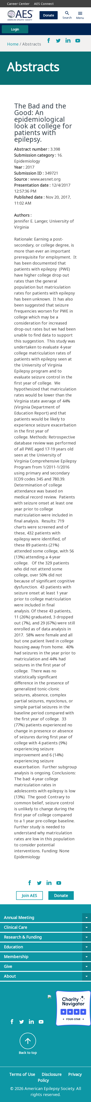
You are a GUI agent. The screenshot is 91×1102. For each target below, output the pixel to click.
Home (13, 44)
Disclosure (52, 1074)
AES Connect (44, 3)
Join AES (29, 895)
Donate (48, 15)
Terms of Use (22, 1074)
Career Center (18, 3)
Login (15, 29)
